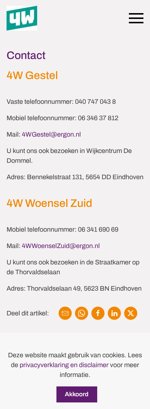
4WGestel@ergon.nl (51, 134)
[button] (136, 18)
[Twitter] (130, 313)
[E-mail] (65, 313)
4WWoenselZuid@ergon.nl (61, 245)
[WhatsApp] (81, 313)
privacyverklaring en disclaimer (64, 365)
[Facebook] (97, 313)
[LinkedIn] (114, 313)
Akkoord (76, 394)
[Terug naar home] (22, 18)
